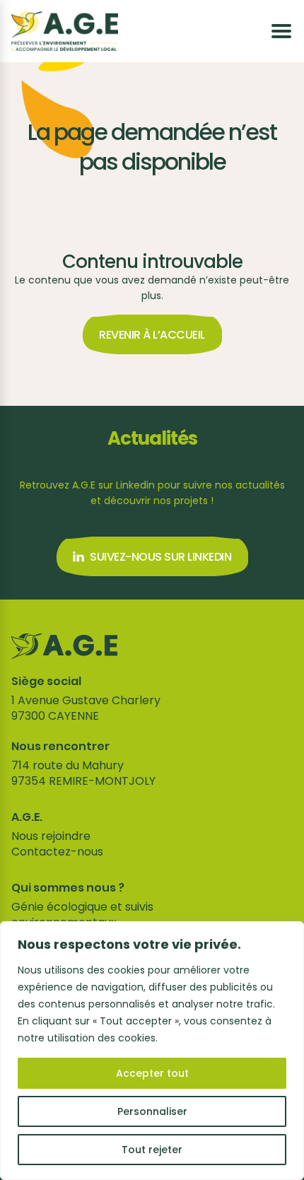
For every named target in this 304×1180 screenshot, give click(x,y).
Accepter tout (152, 1073)
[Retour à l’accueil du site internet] (64, 31)
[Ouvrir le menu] (281, 31)
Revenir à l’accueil (152, 335)
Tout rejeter (152, 1150)
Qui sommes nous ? (67, 888)
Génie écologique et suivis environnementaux (82, 914)
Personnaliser (152, 1111)
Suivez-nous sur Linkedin (160, 557)
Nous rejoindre (50, 836)
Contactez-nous (57, 851)
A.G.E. (26, 817)
